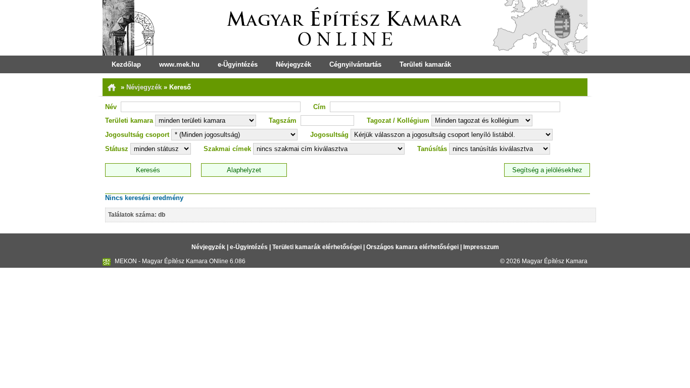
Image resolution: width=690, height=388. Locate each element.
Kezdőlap (126, 64)
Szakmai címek (227, 149)
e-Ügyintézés (238, 64)
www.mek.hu (179, 64)
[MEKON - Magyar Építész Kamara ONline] (345, 28)
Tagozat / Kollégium (398, 120)
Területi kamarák (425, 64)
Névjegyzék (293, 64)
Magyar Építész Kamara (554, 261)
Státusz (116, 149)
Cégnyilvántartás (355, 64)
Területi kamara (129, 120)
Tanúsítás (432, 149)
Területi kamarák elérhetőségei (317, 247)
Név (111, 107)
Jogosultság (329, 134)
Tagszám (283, 120)
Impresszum (481, 247)
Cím (319, 107)
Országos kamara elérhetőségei (412, 247)
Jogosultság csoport (137, 134)
